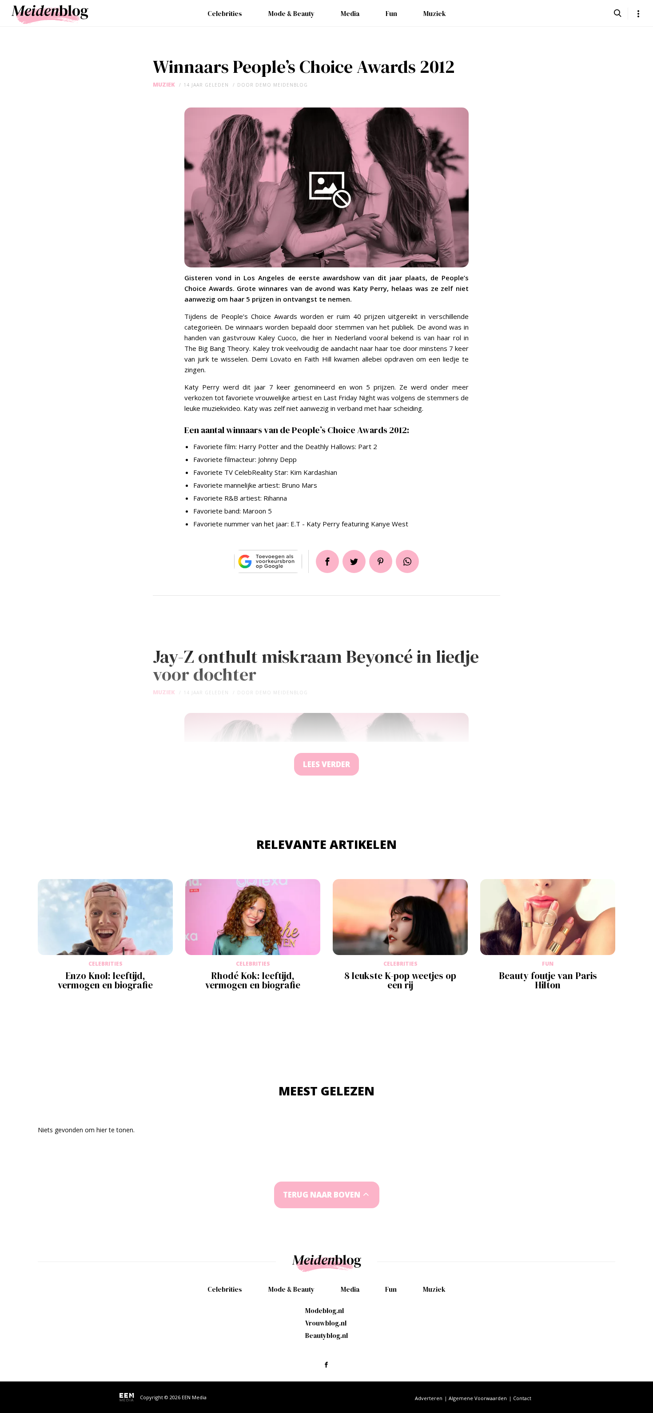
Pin (380, 561)
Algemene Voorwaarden (478, 1398)
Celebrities (224, 13)
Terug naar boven (321, 1195)
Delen (327, 561)
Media (350, 13)
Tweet (354, 561)
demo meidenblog (281, 85)
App (407, 561)
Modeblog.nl (324, 1310)
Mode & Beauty (291, 13)
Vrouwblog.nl (325, 1323)
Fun (391, 13)
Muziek (434, 13)
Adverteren (428, 1398)
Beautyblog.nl (326, 1335)
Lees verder (326, 764)
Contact (522, 1398)
